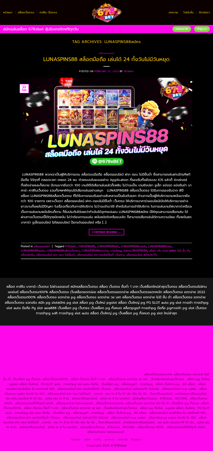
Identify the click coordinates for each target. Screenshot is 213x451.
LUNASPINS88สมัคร (33, 251)
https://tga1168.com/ (73, 341)
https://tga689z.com (19, 331)
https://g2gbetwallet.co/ (157, 365)
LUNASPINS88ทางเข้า (133, 246)
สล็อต (87, 439)
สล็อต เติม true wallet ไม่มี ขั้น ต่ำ (169, 251)
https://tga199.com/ (83, 350)
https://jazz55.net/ (29, 355)
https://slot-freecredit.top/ (123, 374)
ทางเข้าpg (115, 251)
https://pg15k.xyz (52, 336)
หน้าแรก (7, 12)
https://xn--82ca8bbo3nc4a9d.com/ (112, 365)
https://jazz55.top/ (29, 360)
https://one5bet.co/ (54, 350)
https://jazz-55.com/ (86, 360)
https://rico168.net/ (154, 345)
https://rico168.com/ (183, 345)
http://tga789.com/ (132, 341)
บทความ (173, 12)
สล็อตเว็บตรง (26, 12)
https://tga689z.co (48, 331)
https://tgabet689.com (57, 369)
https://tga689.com (190, 365)
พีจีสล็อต (129, 71)
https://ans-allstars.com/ (121, 345)
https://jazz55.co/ (143, 360)
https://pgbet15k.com (131, 336)
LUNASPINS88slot (108, 246)
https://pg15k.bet (196, 331)
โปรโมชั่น (188, 12)
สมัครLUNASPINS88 (135, 251)
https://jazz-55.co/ (57, 360)
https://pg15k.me (26, 336)
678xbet (70, 246)
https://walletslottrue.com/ (160, 369)
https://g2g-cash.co (168, 331)
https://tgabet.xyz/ (103, 341)
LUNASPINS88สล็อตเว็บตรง (63, 251)
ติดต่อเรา (204, 12)
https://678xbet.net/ (59, 345)
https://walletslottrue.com (62, 355)
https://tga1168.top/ (190, 341)
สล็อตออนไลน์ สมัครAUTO (141, 255)
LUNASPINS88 (86, 246)
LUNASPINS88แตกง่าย (95, 251)
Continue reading (106, 232)
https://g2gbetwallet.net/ (66, 365)
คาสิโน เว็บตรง (48, 12)
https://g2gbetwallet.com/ (28, 365)
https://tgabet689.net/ (92, 369)
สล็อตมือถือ (27, 255)
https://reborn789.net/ (116, 350)
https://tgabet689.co (125, 369)
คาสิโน (97, 439)
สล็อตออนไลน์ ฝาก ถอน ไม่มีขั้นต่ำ (55, 255)
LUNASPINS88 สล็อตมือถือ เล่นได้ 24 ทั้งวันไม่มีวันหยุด (106, 59)
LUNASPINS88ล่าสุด (160, 246)
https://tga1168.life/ (29, 345)
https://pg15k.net (102, 336)
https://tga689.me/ (26, 369)
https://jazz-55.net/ (116, 360)
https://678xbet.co (88, 345)
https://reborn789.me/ (188, 350)
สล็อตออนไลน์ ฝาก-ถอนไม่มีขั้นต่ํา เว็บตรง (100, 255)
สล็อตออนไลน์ (106, 53)
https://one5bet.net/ (23, 350)
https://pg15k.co (77, 336)
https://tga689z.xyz (77, 331)
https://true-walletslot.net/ (43, 374)
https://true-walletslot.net (152, 350)
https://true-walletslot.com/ (83, 374)
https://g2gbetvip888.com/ (177, 360)
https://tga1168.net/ (161, 341)
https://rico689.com (106, 331)
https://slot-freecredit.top (138, 355)
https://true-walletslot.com (178, 355)
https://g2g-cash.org (137, 331)
